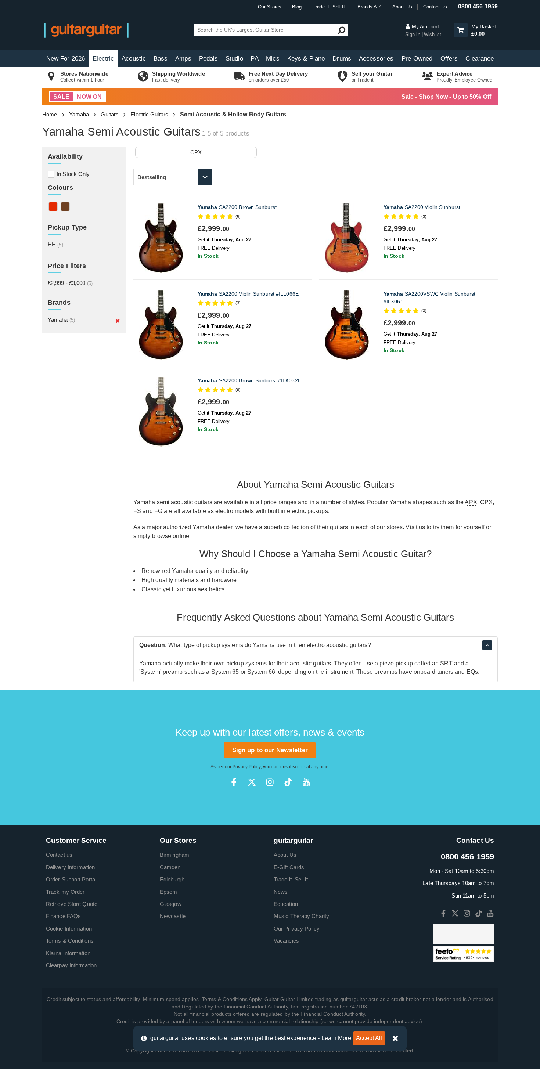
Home (49, 114)
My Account (424, 26)
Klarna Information (68, 953)
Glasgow (170, 904)
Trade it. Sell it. (291, 879)
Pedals (208, 58)
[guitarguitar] (86, 30)
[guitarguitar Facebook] (234, 782)
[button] (461, 30)
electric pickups (307, 511)
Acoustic (134, 58)
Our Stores (269, 7)
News (281, 892)
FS (137, 511)
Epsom (168, 892)
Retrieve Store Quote (71, 904)
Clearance (479, 58)
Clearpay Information (71, 965)
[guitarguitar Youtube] (306, 782)
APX (471, 502)
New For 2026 (65, 58)
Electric (103, 58)
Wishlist (432, 34)
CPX (196, 152)
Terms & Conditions (70, 941)
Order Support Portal (71, 879)
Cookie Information (69, 928)
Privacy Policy (246, 766)
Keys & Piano (306, 58)
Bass (161, 58)
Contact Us (435, 7)
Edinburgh (172, 879)
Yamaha (79, 114)
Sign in (413, 34)
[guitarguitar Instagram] (270, 782)
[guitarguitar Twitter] (252, 782)
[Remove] (117, 320)
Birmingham (174, 855)
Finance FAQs (63, 916)
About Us (402, 7)
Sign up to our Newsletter (270, 750)
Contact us (59, 855)
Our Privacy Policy (297, 928)
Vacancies (286, 941)
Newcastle (173, 916)
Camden (170, 867)
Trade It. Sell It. (330, 7)
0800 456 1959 (478, 6)
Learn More (336, 1038)
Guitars (110, 114)
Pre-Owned (417, 58)
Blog (297, 7)
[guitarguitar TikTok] (288, 782)
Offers (449, 58)
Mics (272, 58)
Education (286, 904)
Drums (341, 58)
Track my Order (65, 892)
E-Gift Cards (289, 867)
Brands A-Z (369, 7)
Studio (234, 58)
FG (158, 511)
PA (254, 58)
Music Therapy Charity (301, 916)
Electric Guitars (149, 114)
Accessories (376, 58)
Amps (183, 58)
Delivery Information (70, 867)
